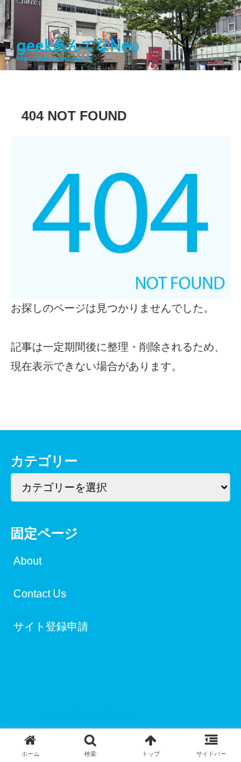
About (27, 561)
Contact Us (39, 593)
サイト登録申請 (50, 626)
